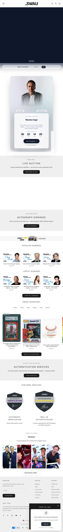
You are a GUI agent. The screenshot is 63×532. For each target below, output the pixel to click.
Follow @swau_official (31, 472)
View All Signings (31, 295)
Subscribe (9, 495)
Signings (37, 484)
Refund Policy (55, 497)
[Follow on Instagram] (12, 515)
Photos (15, 307)
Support (37, 497)
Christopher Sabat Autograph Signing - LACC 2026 (11, 287)
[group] (31, 238)
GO (43, 67)
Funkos (22, 307)
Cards (41, 307)
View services (31, 375)
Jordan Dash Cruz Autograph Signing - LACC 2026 (51, 287)
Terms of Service (55, 492)
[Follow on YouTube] (16, 515)
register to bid (31, 172)
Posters (35, 307)
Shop (36, 486)
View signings (31, 226)
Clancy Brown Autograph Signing (31, 263)
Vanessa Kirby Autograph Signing (51, 263)
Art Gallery (38, 495)
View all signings (31, 145)
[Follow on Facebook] (3, 515)
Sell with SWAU (55, 489)
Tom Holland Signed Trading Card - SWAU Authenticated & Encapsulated (11, 345)
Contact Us (54, 484)
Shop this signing (30, 141)
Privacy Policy (55, 495)
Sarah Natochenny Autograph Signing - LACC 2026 (31, 287)
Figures (47, 307)
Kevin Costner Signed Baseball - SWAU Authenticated (51, 345)
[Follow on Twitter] (8, 515)
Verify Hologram (22, 67)
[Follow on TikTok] (20, 515)
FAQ (52, 486)
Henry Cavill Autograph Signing (11, 263)
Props (28, 307)
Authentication (39, 492)
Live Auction (38, 489)
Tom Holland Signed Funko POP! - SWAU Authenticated (31, 345)
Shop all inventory (31, 354)
